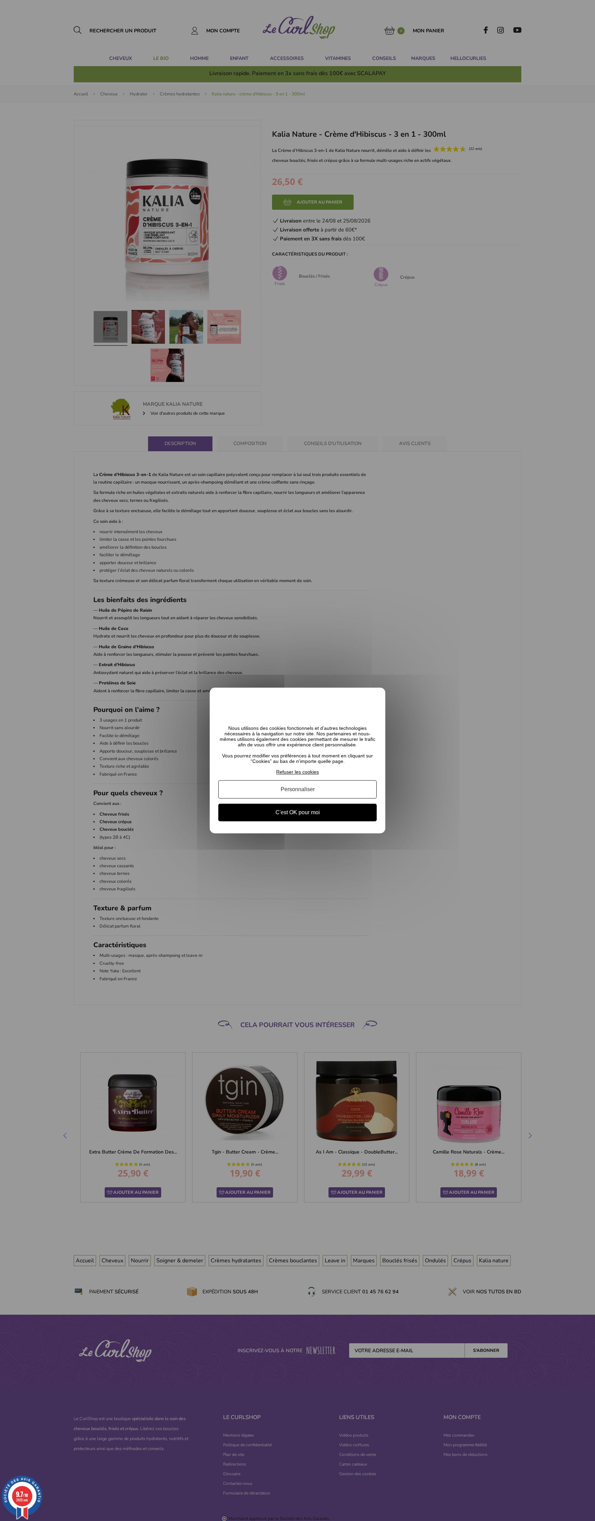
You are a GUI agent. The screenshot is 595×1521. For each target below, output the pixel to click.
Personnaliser (298, 789)
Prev (65, 1136)
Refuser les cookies (297, 772)
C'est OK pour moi (297, 812)
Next (529, 1136)
